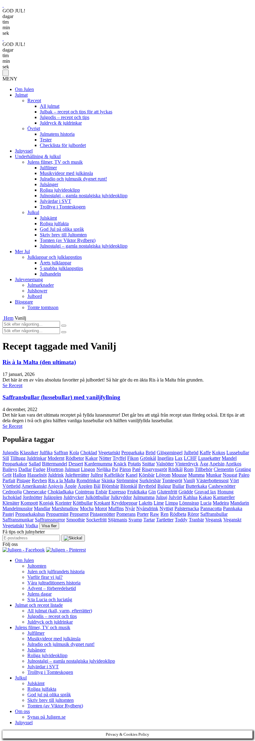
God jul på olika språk (49, 694)
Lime (159, 502)
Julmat (21, 95)
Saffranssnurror (50, 519)
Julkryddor (121, 497)
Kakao (205, 497)
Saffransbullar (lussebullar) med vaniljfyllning (61, 397)
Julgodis (10, 452)
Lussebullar (237, 452)
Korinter (63, 502)
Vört (234, 480)
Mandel (229, 458)
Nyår (130, 508)
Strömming (127, 480)
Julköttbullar (97, 497)
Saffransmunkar (18, 519)
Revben (39, 480)
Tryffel (119, 458)
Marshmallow (65, 508)
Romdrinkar (88, 480)
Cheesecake (34, 491)
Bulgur (164, 486)
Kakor (91, 458)
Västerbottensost (212, 480)
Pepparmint (57, 514)
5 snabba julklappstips (61, 268)
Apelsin (217, 463)
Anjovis (55, 486)
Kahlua (190, 497)
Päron (125, 469)
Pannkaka (232, 508)
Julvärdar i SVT (55, 201)
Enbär (101, 491)
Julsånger (49, 184)
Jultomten (36, 566)
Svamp (135, 519)
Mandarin (239, 502)
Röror (193, 514)
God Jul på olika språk (62, 229)
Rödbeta (178, 514)
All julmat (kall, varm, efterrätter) (59, 610)
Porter (143, 514)
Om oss (22, 711)
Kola (74, 452)
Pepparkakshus (30, 514)
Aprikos (233, 463)
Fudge (39, 469)
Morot (101, 508)
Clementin (224, 469)
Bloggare (24, 301)
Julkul (33, 212)
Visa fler (49, 526)
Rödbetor (75, 458)
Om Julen (24, 89)
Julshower (37, 290)
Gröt (7, 475)
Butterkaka (196, 486)
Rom (188, 469)
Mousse (179, 475)
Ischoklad (11, 497)
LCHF (190, 458)
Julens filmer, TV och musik (55, 162)
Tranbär (196, 519)
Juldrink (56, 475)
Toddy (181, 519)
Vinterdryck (186, 463)
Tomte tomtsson (42, 307)
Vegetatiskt (13, 525)
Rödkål (175, 469)
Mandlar (42, 508)
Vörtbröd (11, 486)
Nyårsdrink (147, 508)
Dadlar (25, 469)
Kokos (218, 452)
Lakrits (145, 502)
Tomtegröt (172, 480)
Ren (164, 514)
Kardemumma (98, 463)
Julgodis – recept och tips (64, 117)
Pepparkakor (14, 463)
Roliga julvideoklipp (60, 190)
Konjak (46, 502)
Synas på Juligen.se (46, 717)
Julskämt (48, 218)
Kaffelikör (114, 475)
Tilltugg (18, 458)
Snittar (148, 463)
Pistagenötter (102, 514)
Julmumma (144, 497)
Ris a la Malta (61, 480)
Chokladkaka (61, 491)
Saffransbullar (214, 514)
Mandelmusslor (17, 508)
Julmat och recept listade (39, 605)
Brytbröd (147, 486)
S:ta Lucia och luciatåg (49, 599)
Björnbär (110, 486)
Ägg (204, 463)
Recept (34, 100)
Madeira (221, 502)
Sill (5, 458)
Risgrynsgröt (154, 469)
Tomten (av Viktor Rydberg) (67, 240)
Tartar (149, 519)
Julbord (34, 296)
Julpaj (161, 497)
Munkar (213, 475)
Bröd (150, 452)
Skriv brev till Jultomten (63, 234)
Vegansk (213, 519)
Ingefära (165, 458)
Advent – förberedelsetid (51, 588)
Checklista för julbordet (63, 145)
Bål (97, 486)
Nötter (105, 458)
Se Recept (12, 385)
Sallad (35, 463)
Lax (179, 458)
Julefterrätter (77, 475)
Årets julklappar (55, 262)
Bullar (178, 486)
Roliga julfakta (54, 223)
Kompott (29, 502)
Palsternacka (186, 508)
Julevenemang (29, 279)
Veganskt (232, 519)
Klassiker (29, 452)
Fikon (133, 458)
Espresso (117, 491)
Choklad (88, 452)
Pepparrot (79, 514)
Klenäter (10, 502)
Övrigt (33, 128)
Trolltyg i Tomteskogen (63, 206)
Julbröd (191, 452)
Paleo (244, 475)
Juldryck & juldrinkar (61, 123)
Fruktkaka (137, 491)
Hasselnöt (37, 475)
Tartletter (165, 519)
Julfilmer (48, 167)
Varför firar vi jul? (45, 577)
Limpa (171, 502)
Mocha (87, 508)
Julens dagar (39, 594)
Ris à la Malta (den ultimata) (39, 362)
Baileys (9, 469)
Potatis (134, 463)
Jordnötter (32, 497)
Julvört (175, 497)
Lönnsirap (189, 502)
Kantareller (224, 497)
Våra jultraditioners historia (54, 582)
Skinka (108, 480)
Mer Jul (22, 251)
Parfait (8, 480)
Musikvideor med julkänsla (66, 173)
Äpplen (85, 486)
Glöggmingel (170, 452)
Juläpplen (53, 497)
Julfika (46, 452)
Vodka (31, 525)
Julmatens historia (57, 134)
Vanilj (189, 480)
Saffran (61, 452)
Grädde (185, 491)
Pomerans (126, 514)
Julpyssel (24, 150)
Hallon (19, 475)
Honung (225, 491)
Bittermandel (54, 463)
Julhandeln (50, 274)
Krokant (102, 502)
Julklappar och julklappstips (54, 257)
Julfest (96, 475)
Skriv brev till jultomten (50, 700)
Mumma (196, 475)
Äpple (70, 486)
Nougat (230, 475)
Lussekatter (209, 458)
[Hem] (3, 318)
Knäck (120, 463)
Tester (46, 139)
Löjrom (163, 475)
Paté (136, 469)
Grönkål (148, 458)
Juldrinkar (36, 458)
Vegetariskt (109, 452)
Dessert (75, 463)
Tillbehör (203, 469)
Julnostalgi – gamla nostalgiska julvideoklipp (84, 195)
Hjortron (55, 469)
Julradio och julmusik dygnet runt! (73, 178)
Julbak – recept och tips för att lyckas (76, 111)
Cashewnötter (221, 486)
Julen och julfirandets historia (56, 571)
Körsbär (147, 475)
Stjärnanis (117, 519)
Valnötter (165, 463)
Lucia (205, 502)
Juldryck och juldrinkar (50, 621)
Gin (152, 491)
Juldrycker (73, 497)
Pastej (8, 514)
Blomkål (128, 486)
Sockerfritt (96, 519)
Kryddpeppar (124, 502)
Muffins (116, 508)
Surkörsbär (150, 480)
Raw (154, 514)
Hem (8, 318)
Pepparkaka (132, 452)
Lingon (88, 469)
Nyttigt (166, 508)
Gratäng (243, 469)
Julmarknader (40, 285)
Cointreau (84, 491)
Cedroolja (12, 491)
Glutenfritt (167, 491)
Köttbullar (83, 502)
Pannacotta (211, 508)
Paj (115, 469)
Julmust (72, 469)
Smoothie (75, 519)
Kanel (131, 475)
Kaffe (205, 452)
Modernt (56, 458)
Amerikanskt (34, 486)
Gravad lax (205, 491)
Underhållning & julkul (38, 156)
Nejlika (103, 469)
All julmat (49, 106)
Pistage (23, 480)
